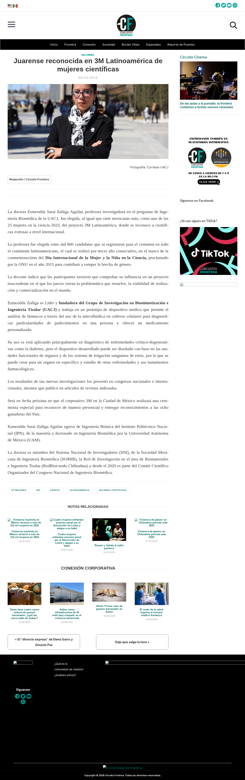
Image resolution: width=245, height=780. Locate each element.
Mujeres (88, 54)
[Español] (15, 6)
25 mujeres (18, 490)
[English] (10, 6)
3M (38, 490)
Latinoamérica (79, 490)
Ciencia (55, 490)
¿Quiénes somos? (65, 675)
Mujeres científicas (113, 490)
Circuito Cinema (193, 57)
